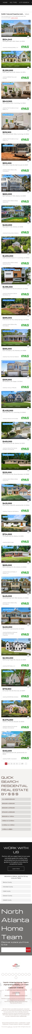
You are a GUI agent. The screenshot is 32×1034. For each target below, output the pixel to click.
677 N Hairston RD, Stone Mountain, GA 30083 (16, 474)
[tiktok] (22, 974)
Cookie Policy (22, 1022)
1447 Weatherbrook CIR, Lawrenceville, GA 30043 (15, 753)
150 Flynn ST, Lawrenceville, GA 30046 (13, 629)
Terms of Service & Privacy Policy (10, 1022)
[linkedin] (6, 974)
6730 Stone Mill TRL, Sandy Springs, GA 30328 (16, 319)
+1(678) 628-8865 (16, 992)
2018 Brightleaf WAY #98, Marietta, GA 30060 (16, 598)
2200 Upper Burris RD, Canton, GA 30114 (14, 72)
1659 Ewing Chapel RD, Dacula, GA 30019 (14, 660)
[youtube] (19, 974)
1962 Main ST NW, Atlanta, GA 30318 (13, 227)
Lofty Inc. (10, 1026)
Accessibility (26, 1024)
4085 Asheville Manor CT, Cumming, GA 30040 (16, 257)
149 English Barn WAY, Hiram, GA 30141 (14, 41)
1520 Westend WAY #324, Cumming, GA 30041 (16, 134)
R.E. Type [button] (13, 2)
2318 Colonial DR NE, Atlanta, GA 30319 (14, 443)
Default (27, 14)
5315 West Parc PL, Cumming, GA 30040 (14, 412)
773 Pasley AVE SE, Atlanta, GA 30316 (13, 536)
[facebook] (3, 974)
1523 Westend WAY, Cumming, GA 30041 (14, 103)
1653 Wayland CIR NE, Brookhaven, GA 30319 (15, 288)
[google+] (16, 977)
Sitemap (21, 1024)
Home (5, 2)
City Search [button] (24, 2)
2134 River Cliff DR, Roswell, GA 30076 (13, 721)
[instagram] (16, 974)
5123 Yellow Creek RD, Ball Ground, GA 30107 (15, 165)
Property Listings (13, 1024)
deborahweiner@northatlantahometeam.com (16, 995)
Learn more (14, 18)
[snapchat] (26, 974)
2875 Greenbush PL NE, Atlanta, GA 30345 (14, 567)
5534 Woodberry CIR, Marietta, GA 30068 (14, 350)
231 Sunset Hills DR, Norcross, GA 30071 (14, 690)
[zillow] (12, 974)
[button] (28, 949)
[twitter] (9, 974)
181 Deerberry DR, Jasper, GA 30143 (12, 381)
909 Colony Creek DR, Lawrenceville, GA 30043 (16, 505)
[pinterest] (29, 974)
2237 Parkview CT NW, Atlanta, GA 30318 (14, 196)
